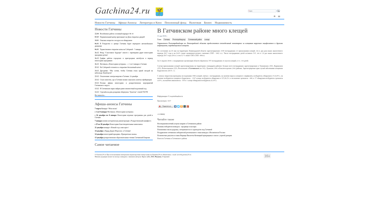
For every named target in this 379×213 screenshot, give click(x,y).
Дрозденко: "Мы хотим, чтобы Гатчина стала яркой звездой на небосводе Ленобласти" (124, 71)
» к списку (161, 114)
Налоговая (195, 22)
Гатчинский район (195, 39)
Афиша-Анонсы (127, 22)
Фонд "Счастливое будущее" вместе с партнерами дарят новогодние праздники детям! (124, 53)
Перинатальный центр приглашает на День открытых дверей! (122, 37)
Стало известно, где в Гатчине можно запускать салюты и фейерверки (126, 79)
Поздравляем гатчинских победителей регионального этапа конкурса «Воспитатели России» (191, 132)
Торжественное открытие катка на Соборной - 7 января (120, 49)
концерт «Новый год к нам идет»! (112, 127)
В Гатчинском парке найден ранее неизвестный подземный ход (123, 88)
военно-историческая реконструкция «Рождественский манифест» (123, 121)
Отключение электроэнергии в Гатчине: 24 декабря (119, 76)
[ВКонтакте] (175, 106)
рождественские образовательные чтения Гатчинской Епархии (122, 137)
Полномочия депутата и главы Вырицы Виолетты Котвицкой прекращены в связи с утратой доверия (194, 135)
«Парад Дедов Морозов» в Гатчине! (113, 131)
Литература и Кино (150, 22)
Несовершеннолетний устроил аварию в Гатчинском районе (179, 123)
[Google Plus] (187, 106)
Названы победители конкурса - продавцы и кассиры (176, 126)
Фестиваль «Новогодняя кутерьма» (114, 111)
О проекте (166, 156)
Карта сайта (146, 156)
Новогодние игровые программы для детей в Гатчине (124, 116)
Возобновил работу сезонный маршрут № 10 (116, 33)
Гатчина (167, 39)
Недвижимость (223, 22)
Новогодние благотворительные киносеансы (119, 124)
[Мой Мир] (184, 106)
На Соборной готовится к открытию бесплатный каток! (120, 67)
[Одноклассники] (181, 106)
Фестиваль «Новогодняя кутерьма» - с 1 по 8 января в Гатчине (123, 64)
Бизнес (208, 22)
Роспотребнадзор (179, 39)
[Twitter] (178, 106)
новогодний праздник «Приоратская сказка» (116, 134)
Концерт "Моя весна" (106, 108)
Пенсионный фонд (175, 22)
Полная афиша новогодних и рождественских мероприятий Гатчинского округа (124, 84)
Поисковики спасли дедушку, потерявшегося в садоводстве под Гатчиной (184, 129)
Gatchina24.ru (157, 154)
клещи (207, 39)
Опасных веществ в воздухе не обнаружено (116, 40)
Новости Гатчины (105, 22)
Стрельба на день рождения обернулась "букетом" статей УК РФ (124, 92)
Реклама (158, 156)
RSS (152, 156)
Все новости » (100, 95)
